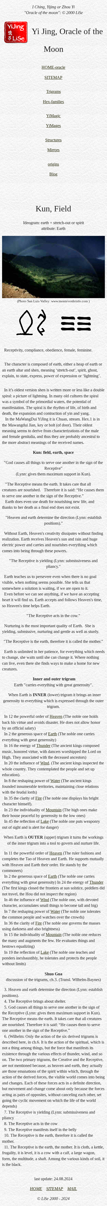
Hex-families (53, 101)
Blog (53, 174)
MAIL (72, 1188)
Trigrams (53, 91)
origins (53, 164)
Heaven (56, 716)
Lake (45, 821)
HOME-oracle (53, 67)
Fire (38, 798)
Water (55, 780)
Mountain (54, 810)
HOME (36, 1188)
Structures (53, 140)
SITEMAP (53, 77)
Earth (52, 734)
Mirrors (53, 150)
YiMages (53, 125)
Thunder (43, 745)
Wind (44, 763)
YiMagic (53, 116)
